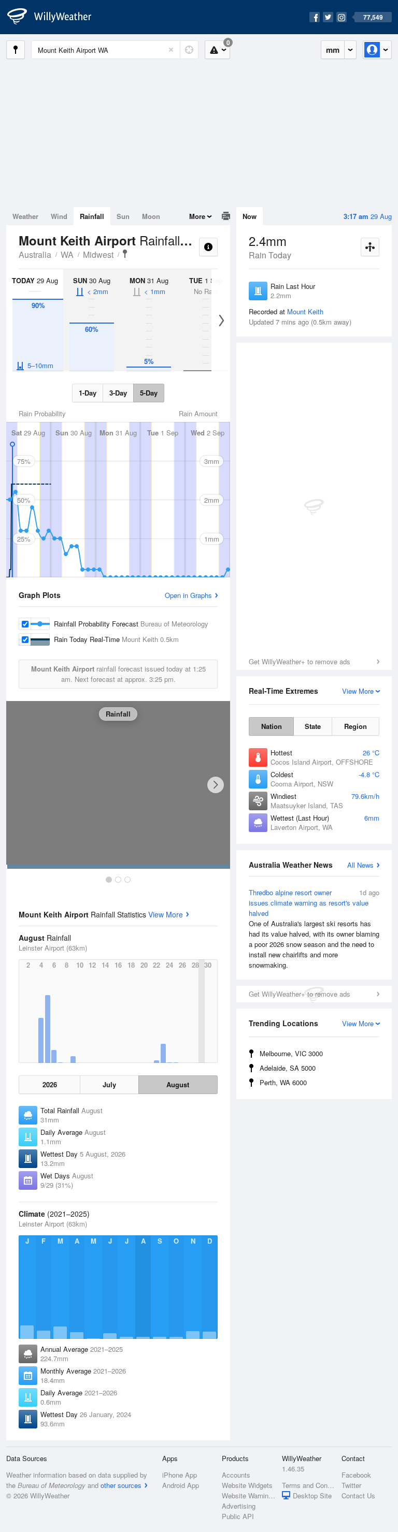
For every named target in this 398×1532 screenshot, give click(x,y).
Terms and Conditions (308, 1485)
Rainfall (92, 216)
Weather (25, 216)
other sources (121, 1485)
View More (165, 914)
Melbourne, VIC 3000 (291, 1053)
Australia (35, 254)
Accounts (236, 1475)
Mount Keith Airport (125, 254)
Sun (123, 216)
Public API (238, 1516)
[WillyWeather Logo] (55, 17)
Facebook (356, 1475)
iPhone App (179, 1475)
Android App (180, 1485)
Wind (59, 216)
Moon (151, 216)
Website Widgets (247, 1485)
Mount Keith (305, 311)
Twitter (351, 1485)
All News (360, 865)
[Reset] (171, 50)
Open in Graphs (188, 595)
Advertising (238, 1506)
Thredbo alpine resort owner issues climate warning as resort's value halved (314, 928)
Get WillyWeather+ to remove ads (299, 661)
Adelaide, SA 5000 (288, 1068)
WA (67, 254)
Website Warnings (248, 1495)
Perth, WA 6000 (283, 1082)
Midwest (98, 254)
